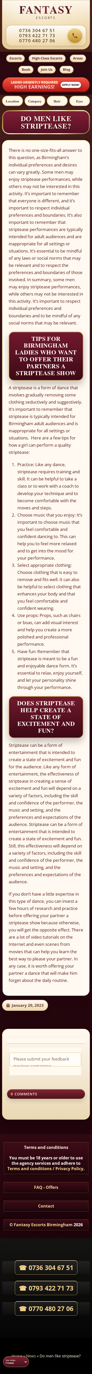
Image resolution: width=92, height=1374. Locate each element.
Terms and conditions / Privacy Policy (45, 1168)
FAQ (38, 1187)
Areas (78, 58)
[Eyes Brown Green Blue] (79, 101)
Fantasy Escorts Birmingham (43, 1225)
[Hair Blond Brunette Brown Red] (57, 101)
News (31, 1355)
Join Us (46, 69)
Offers (52, 1187)
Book (26, 69)
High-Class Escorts (47, 58)
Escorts (15, 58)
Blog (66, 69)
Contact (46, 1206)
